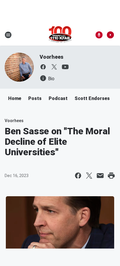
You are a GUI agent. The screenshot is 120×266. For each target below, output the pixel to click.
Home (14, 98)
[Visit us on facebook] (43, 66)
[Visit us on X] (54, 66)
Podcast (58, 98)
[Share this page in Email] (100, 176)
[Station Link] (60, 35)
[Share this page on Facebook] (78, 176)
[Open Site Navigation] (8, 34)
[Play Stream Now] (110, 34)
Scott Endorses (92, 98)
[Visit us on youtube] (65, 66)
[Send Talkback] (99, 34)
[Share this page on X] (89, 176)
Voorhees (51, 57)
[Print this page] (111, 176)
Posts (35, 98)
